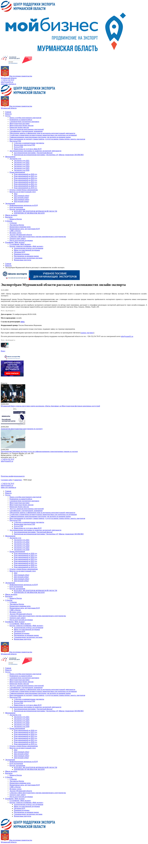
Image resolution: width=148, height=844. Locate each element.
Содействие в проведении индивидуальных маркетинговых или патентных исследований (43, 135)
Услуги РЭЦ (18, 147)
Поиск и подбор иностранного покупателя (25, 118)
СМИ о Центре (15, 231)
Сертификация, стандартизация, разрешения (26, 131)
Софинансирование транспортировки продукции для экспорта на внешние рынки (40, 137)
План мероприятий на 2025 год (25, 176)
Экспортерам (10, 203)
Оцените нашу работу (18, 238)
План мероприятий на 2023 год (25, 180)
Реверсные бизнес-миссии (19, 127)
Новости (8, 114)
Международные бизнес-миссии (21, 125)
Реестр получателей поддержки (21, 240)
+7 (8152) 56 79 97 (7, 80)
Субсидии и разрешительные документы (29, 143)
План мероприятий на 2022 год (25, 182)
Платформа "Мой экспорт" (15, 242)
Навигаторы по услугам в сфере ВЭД (27, 149)
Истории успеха (15, 233)
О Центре (8, 221)
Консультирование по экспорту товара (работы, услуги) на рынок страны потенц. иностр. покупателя (47, 139)
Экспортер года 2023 (21, 164)
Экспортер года (15, 158)
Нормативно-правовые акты (20, 227)
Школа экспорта (11, 215)
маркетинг (18, 480)
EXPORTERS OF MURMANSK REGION (29, 213)
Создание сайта (6, 480)
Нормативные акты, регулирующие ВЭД (25, 229)
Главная (8, 112)
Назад (3, 351)
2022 (15, 194)
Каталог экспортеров (17, 209)
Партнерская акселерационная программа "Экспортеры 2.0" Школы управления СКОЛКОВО (49, 155)
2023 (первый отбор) (21, 196)
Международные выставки (19, 123)
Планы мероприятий (17, 172)
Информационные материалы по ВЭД (24, 205)
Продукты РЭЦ (15, 141)
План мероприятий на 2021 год (25, 184)
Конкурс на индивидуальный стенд (23, 192)
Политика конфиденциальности (13, 476)
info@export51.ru (7, 82)
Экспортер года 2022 (21, 162)
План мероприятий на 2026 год (25, 174)
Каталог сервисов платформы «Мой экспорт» (26, 246)
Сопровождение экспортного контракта (24, 121)
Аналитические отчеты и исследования (28, 248)
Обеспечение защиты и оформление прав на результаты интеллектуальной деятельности (42, 133)
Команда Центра (16, 219)
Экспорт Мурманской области (21, 234)
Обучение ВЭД (19, 252)
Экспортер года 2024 (21, 166)
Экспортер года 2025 (21, 168)
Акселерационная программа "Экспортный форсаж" (33, 153)
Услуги (7, 116)
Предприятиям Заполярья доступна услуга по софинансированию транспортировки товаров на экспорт (39, 451)
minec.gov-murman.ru (8, 84)
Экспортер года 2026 (21, 170)
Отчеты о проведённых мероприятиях (24, 190)
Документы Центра (17, 225)
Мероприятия (10, 157)
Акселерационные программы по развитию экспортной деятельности (35, 151)
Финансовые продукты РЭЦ (24, 145)
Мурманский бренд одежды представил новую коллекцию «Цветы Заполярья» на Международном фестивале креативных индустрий (50, 406)
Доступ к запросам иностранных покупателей (27, 129)
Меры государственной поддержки (27, 250)
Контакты (8, 217)
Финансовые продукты (22, 260)
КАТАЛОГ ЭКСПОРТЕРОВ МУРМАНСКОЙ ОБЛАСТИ (35, 211)
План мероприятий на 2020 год (25, 186)
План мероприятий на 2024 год (25, 178)
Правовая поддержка (21, 254)
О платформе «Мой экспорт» (20, 244)
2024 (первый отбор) (21, 199)
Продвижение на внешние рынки (26, 256)
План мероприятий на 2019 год (25, 188)
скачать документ (87, 333)
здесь (22, 322)
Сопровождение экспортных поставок (28, 258)
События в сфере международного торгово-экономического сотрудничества (38, 236)
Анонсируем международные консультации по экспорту (22, 429)
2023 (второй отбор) (21, 197)
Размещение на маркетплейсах (21, 120)
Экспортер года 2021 (21, 160)
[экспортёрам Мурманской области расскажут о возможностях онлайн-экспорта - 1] (4, 347)
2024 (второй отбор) (21, 201)
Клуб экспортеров (16, 207)
